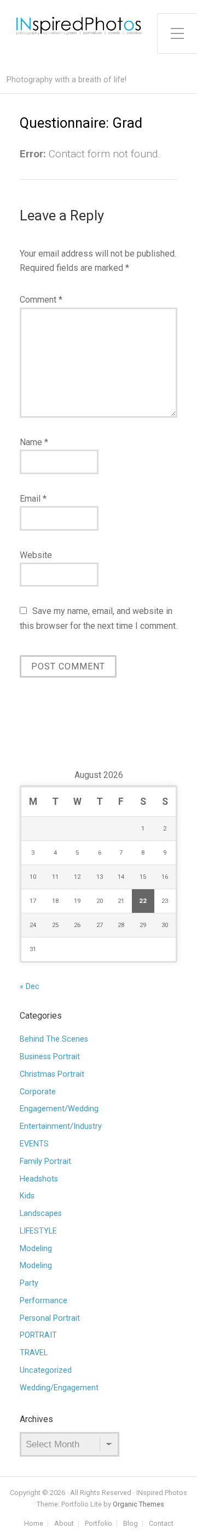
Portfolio (98, 1523)
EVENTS (34, 1144)
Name (34, 442)
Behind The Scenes (54, 1039)
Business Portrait (50, 1056)
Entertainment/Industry (61, 1126)
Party (29, 1283)
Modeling (36, 1248)
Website (36, 555)
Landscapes (41, 1213)
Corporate (38, 1091)
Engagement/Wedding (59, 1108)
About (64, 1523)
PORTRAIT (38, 1335)
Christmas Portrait (52, 1074)
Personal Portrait (50, 1318)
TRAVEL (34, 1352)
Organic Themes (138, 1504)
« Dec (29, 986)
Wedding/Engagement (59, 1388)
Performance (43, 1300)
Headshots (39, 1179)
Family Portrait (45, 1161)
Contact (161, 1523)
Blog (130, 1523)
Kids (27, 1196)
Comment (41, 299)
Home (33, 1523)
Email (33, 498)
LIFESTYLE (38, 1231)
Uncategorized (46, 1370)
